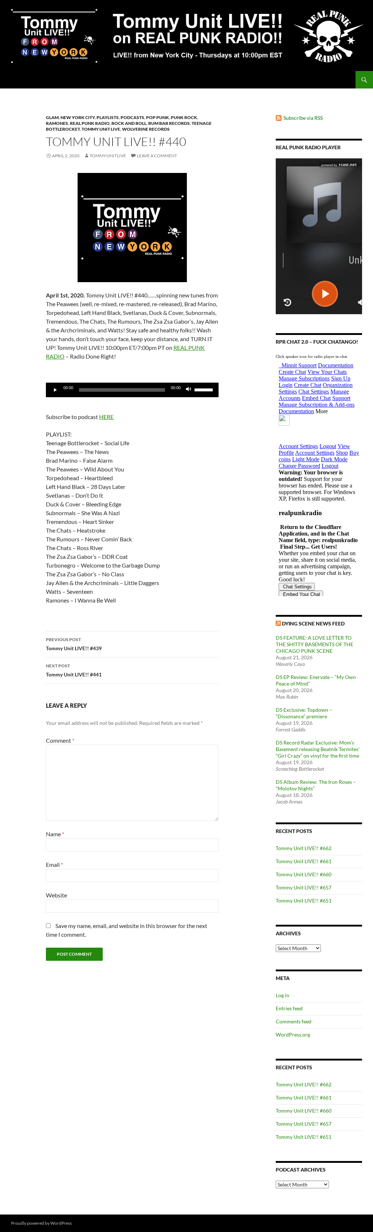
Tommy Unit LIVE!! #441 (74, 670)
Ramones (57, 123)
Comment (60, 740)
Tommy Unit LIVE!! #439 (74, 644)
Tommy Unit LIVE (101, 129)
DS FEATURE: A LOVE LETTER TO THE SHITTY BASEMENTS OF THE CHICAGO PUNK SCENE (314, 644)
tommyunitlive (108, 155)
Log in (282, 995)
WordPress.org (293, 1034)
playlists (108, 117)
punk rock (184, 117)
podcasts (132, 117)
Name (55, 833)
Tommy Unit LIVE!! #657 (303, 887)
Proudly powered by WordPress (41, 1223)
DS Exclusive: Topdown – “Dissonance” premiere (304, 713)
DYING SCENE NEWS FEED (313, 623)
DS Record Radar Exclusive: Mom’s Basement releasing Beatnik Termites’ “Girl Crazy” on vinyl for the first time (318, 749)
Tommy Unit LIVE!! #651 (303, 900)
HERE (106, 416)
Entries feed (289, 1008)
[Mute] (188, 390)
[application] (132, 390)
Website (56, 895)
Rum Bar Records (169, 123)
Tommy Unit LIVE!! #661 (303, 861)
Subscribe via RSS (303, 118)
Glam (52, 117)
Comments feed (293, 1021)
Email (54, 864)
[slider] (205, 389)
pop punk (157, 117)
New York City (77, 117)
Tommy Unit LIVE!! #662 (303, 848)
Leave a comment (157, 155)
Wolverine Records (146, 129)
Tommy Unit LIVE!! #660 (303, 874)
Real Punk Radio (90, 123)
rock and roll (128, 123)
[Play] (55, 390)
